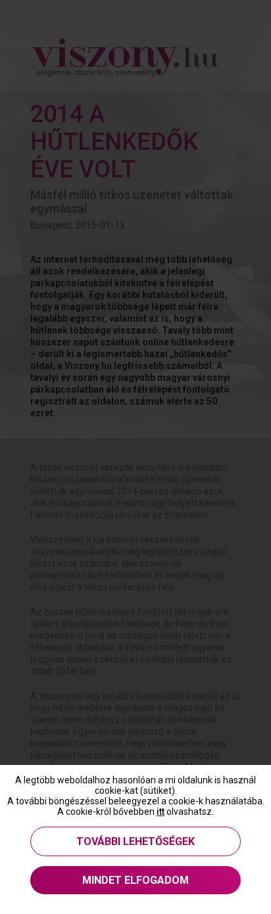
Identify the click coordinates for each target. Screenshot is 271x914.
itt (160, 811)
